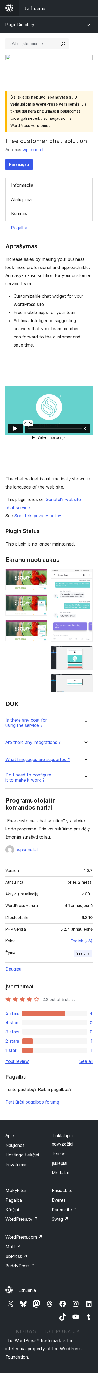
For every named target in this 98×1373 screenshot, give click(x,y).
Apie (9, 1135)
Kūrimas (19, 213)
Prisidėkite (62, 1190)
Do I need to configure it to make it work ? (28, 777)
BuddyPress (20, 1266)
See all (86, 1061)
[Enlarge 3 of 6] (39, 627)
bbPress (16, 1256)
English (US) (82, 940)
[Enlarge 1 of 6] (39, 576)
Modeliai (60, 1172)
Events (59, 1200)
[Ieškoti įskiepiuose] (63, 43)
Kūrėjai (12, 1209)
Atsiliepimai (21, 199)
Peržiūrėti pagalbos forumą (32, 1102)
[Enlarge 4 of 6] (85, 576)
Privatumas (16, 1164)
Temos (58, 1153)
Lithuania (27, 1290)
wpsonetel (33, 149)
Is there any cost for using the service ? (26, 723)
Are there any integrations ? (33, 742)
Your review (17, 1061)
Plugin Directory (19, 24)
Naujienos (15, 1145)
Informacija (22, 185)
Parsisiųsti (19, 164)
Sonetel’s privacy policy (37, 515)
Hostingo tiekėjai (22, 1155)
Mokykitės (16, 1190)
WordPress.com (23, 1237)
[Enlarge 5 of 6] (85, 653)
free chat (83, 953)
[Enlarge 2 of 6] (39, 601)
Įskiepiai (59, 1163)
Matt (13, 1246)
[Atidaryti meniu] (89, 8)
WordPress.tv (21, 1219)
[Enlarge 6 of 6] (85, 681)
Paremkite (64, 1209)
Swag (60, 1219)
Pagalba (19, 227)
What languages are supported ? (37, 759)
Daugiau (13, 969)
